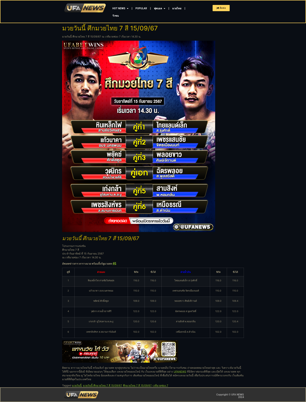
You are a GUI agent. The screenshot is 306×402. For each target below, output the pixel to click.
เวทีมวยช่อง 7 (160, 385)
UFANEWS (180, 371)
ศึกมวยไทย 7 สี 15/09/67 (137, 385)
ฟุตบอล (158, 8)
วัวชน (115, 15)
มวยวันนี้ (77, 385)
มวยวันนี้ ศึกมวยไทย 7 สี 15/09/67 (102, 385)
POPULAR (141, 8)
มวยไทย (176, 8)
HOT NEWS (118, 8)
